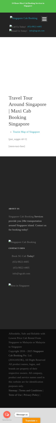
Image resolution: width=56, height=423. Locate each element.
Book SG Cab (19, 256)
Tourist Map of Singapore (26, 131)
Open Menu (44, 19)
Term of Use (15, 394)
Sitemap (13, 390)
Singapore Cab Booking (21, 216)
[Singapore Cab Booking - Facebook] (43, 394)
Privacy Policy (31, 394)
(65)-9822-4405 (34, 26)
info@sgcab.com (37, 31)
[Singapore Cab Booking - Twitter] (10, 399)
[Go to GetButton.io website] (6, 420)
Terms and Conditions (30, 390)
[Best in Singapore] (28, 302)
